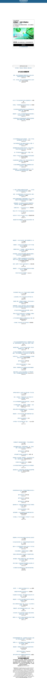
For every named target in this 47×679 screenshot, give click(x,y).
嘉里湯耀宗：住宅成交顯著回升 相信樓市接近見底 (23, 512)
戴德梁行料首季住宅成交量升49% (21, 591)
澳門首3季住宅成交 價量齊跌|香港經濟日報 (21, 654)
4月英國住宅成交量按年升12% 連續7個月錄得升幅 (23, 567)
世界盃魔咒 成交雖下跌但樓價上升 (21, 454)
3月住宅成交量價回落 (22, 509)
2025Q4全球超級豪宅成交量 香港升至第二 (21, 401)
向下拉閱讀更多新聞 (23, 46)
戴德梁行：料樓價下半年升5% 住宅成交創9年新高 (23, 646)
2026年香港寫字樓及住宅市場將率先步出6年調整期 (23, 465)
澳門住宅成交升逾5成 (21, 651)
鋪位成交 (30, 68)
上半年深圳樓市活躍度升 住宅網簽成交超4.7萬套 (23, 318)
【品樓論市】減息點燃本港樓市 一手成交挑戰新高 (23, 442)
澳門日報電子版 (21, 360)
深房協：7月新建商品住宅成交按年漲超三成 (22, 104)
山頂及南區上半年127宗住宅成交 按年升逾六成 (23, 296)
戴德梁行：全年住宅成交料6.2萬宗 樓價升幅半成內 (23, 413)
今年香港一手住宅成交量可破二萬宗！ (21, 421)
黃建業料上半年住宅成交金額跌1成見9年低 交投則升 (23, 537)
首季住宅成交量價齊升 (22, 418)
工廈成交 (21, 68)
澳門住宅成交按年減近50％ (21, 364)
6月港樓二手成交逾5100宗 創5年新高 (21, 322)
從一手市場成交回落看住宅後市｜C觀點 (22, 152)
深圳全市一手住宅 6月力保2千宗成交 (20, 215)
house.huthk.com (23, 1)
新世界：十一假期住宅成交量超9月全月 (21, 588)
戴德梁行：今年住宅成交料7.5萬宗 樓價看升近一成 (23, 240)
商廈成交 (25, 68)
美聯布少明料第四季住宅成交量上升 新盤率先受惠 (23, 554)
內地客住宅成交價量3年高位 (21, 462)
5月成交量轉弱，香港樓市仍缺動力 (22, 550)
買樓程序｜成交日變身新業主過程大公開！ (22, 608)
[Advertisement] (23, 11)
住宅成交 (20, 23)
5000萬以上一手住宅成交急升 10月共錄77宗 (22, 516)
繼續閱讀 (23, 44)
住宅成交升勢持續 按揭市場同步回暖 (21, 310)
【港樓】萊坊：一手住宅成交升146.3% (21, 207)
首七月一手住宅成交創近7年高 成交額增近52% (22, 100)
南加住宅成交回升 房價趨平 (21, 272)
